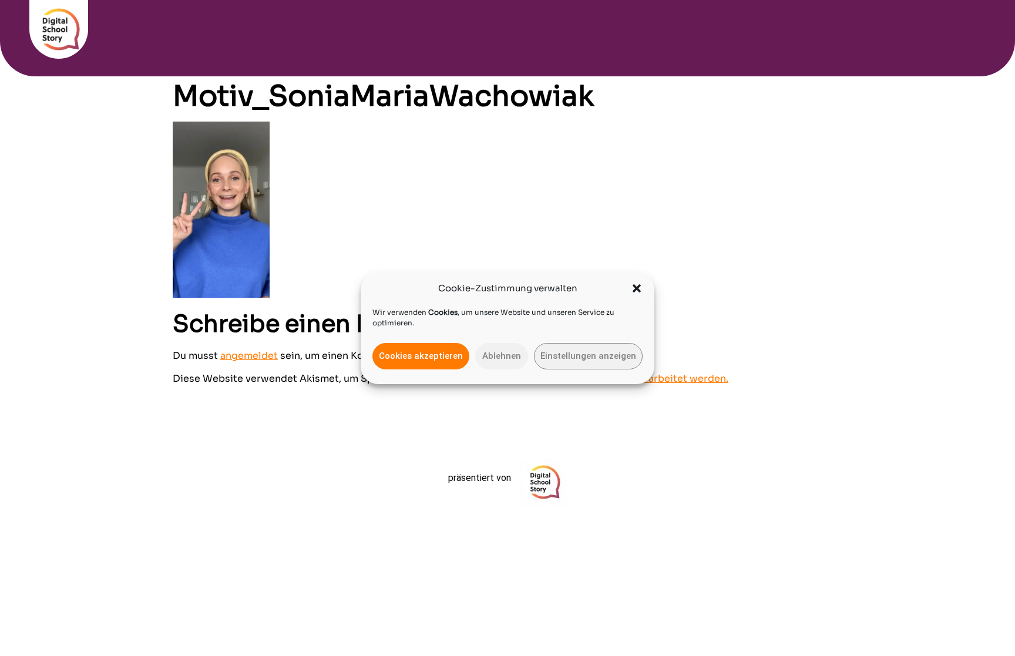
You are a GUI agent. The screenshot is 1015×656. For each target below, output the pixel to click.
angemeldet (249, 355)
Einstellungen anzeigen (588, 356)
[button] (637, 288)
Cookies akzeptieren (421, 356)
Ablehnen (501, 356)
